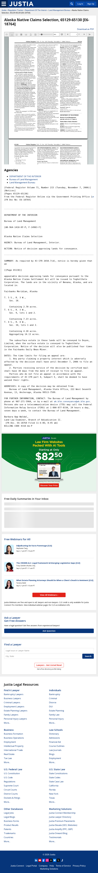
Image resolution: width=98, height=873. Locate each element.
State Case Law (56, 781)
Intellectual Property (13, 746)
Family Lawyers (11, 714)
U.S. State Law (57, 769)
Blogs (51, 754)
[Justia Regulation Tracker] (21, 4)
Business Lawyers (12, 698)
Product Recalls (11, 825)
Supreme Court (11, 785)
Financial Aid (55, 742)
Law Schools (56, 729)
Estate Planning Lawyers (15, 710)
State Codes (54, 777)
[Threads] (50, 860)
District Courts (11, 793)
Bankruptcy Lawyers (13, 694)
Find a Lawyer (12, 644)
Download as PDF (85, 29)
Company (43, 866)
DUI (51, 706)
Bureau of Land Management (23, 179)
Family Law (54, 714)
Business (9, 729)
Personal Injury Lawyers (15, 718)
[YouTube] (39, 860)
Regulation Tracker (15, 10)
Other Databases (13, 808)
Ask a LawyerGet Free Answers (15, 619)
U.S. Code (8, 777)
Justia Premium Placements (62, 821)
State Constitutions (58, 773)
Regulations (9, 781)
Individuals (55, 690)
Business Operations (14, 737)
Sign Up (90, 4)
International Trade (13, 750)
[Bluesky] (54, 860)
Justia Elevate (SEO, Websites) (63, 825)
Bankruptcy (54, 694)
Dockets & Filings (12, 797)
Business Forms (11, 821)
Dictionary (54, 733)
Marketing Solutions (60, 808)
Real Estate (9, 754)
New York (53, 793)
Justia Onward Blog (58, 833)
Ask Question (49, 631)
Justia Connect (17, 866)
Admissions (54, 737)
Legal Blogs (9, 817)
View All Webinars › (49, 595)
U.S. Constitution (12, 773)
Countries (8, 837)
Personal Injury (56, 718)
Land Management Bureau (59, 10)
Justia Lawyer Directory (60, 817)
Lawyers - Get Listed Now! (49, 665)
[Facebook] (43, 860)
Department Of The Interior (36, 10)
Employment (10, 742)
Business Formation (13, 733)
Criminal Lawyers (12, 702)
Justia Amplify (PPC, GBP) (61, 829)
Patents (7, 829)
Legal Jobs (9, 812)
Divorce (52, 702)
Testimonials (55, 837)
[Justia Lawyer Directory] (62, 860)
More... (7, 722)
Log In (80, 4)
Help (52, 866)
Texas (52, 797)
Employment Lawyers (14, 706)
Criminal (53, 698)
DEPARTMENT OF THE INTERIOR (25, 176)
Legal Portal (31, 866)
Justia (4, 10)
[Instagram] (47, 860)
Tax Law (8, 758)
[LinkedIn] (36, 860)
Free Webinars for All (17, 539)
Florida (52, 789)
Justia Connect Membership (62, 812)
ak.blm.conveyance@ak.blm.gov (72, 401)
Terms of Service (63, 866)
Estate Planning (56, 710)
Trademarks (10, 833)
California (53, 785)
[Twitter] (58, 860)
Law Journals (55, 750)
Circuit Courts (10, 789)
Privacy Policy (79, 866)
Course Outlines (56, 746)
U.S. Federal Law (13, 769)
